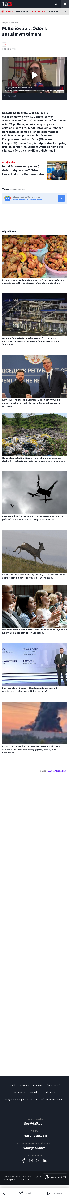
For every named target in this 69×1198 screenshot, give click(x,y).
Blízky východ (38, 11)
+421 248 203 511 (34, 1136)
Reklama (37, 1085)
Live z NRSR (22, 11)
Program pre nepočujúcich (18, 1099)
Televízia (11, 1085)
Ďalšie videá (10, 97)
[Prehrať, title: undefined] (34, 75)
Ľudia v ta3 (49, 1092)
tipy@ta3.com (34, 1123)
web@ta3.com (34, 1148)
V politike (53, 11)
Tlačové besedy (10, 22)
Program (24, 1085)
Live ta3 (9, 11)
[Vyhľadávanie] (56, 4)
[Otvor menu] (65, 4)
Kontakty (34, 1092)
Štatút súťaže (54, 1085)
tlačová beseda (17, 189)
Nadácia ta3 (20, 1092)
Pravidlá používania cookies (50, 1099)
